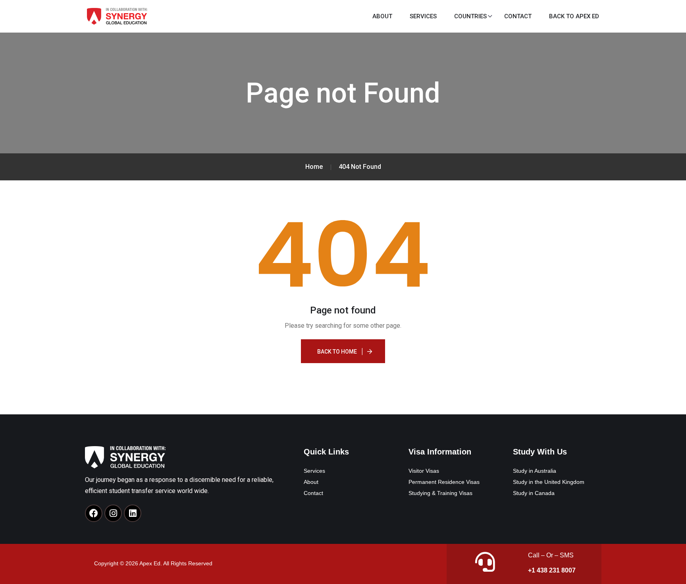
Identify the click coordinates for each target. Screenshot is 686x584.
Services (423, 16)
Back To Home (337, 351)
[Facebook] (93, 513)
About (382, 16)
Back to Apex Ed (574, 16)
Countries (470, 16)
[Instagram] (113, 513)
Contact (518, 16)
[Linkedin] (132, 513)
